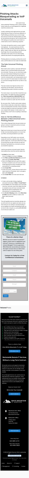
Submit (5, 295)
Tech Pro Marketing (15, 454)
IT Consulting (15, 466)
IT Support (17, 463)
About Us (9, 463)
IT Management (5, 466)
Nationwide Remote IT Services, (15, 357)
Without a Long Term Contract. (14, 360)
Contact (23, 466)
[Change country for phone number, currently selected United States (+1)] (4, 279)
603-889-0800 (15, 445)
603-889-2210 (14, 441)
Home (3, 463)
